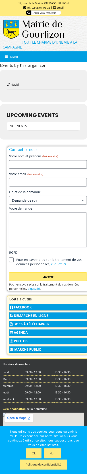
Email (60, 8)
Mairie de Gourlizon (43, 29)
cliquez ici (33, 289)
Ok (34, 453)
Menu (14, 57)
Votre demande (20, 208)
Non (52, 453)
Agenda (20, 332)
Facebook (22, 307)
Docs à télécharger (31, 324)
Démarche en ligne (30, 315)
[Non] (81, 450)
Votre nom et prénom (33, 156)
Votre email (26, 174)
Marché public (27, 349)
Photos (20, 341)
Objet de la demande (25, 192)
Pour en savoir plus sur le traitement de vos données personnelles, (49, 261)
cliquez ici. (59, 264)
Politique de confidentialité (43, 464)
